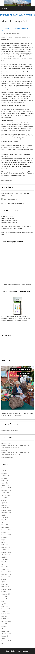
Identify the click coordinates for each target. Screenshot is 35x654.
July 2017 (4, 579)
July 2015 (4, 623)
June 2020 (4, 517)
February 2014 (5, 636)
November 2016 (6, 589)
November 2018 (6, 552)
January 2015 (5, 631)
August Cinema (5, 443)
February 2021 (5, 505)
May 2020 (4, 520)
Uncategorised (7, 180)
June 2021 (4, 500)
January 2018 (5, 569)
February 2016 (5, 609)
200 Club (4, 450)
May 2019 (4, 539)
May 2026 (4, 473)
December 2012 (6, 641)
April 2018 (4, 564)
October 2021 (5, 493)
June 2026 (4, 470)
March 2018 (4, 567)
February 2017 (5, 586)
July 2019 (4, 537)
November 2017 (6, 574)
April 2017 (4, 581)
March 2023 (4, 480)
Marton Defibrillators (7, 457)
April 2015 (4, 628)
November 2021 (6, 490)
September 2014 (6, 633)
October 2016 (5, 591)
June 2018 (4, 559)
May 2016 (4, 601)
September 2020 (6, 512)
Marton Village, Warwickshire (17, 14)
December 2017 (6, 572)
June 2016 (4, 599)
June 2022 (4, 483)
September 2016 (6, 594)
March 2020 (4, 525)
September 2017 (6, 577)
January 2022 (5, 485)
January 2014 (5, 638)
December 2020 (6, 507)
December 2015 (6, 614)
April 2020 (4, 522)
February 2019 (5, 547)
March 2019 (4, 544)
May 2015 (4, 626)
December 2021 (6, 488)
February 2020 (5, 527)
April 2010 (4, 643)
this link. (25, 320)
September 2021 (6, 495)
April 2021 (4, 502)
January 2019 (5, 549)
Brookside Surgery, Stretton (9, 226)
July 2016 (4, 596)
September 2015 (6, 621)
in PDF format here (15, 415)
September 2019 (6, 535)
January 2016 (5, 611)
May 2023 (4, 478)
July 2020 (4, 515)
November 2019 (6, 530)
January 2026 (5, 475)
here (6, 232)
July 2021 (4, 498)
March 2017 (4, 584)
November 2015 (6, 616)
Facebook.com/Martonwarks (9, 430)
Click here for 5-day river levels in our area (17, 284)
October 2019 (5, 532)
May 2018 (4, 562)
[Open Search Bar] (32, 8)
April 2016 (4, 604)
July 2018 (4, 557)
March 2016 (4, 606)
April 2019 (4, 542)
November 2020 (6, 510)
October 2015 (5, 618)
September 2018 (6, 554)
